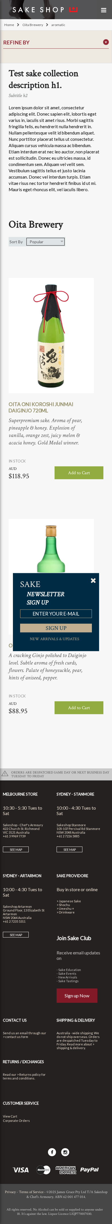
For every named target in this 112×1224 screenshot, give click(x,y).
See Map (16, 849)
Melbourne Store (20, 794)
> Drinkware (66, 912)
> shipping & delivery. (75, 1046)
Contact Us (15, 1020)
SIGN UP (56, 628)
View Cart (10, 1116)
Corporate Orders (16, 1120)
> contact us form (15, 1037)
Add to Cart (79, 473)
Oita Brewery (32, 25)
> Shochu (63, 905)
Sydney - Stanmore (75, 794)
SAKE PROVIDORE (72, 875)
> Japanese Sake (69, 901)
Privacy (10, 1192)
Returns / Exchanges (23, 1061)
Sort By (16, 241)
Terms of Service (31, 1192)
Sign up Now (77, 995)
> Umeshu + (65, 908)
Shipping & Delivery (76, 1020)
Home (9, 25)
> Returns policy (29, 1074)
